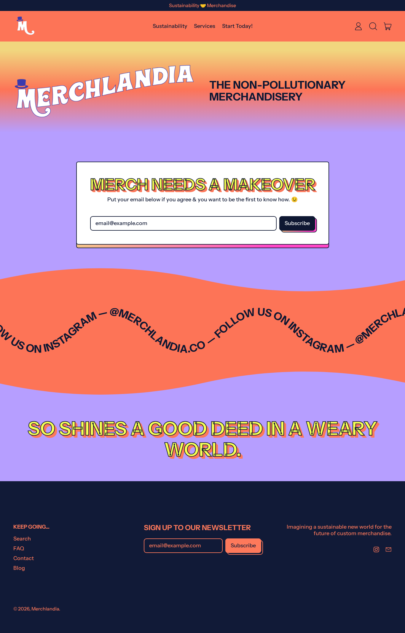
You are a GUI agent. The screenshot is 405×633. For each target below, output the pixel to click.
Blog (19, 568)
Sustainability (170, 26)
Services (204, 26)
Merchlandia (45, 609)
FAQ (18, 548)
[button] (373, 26)
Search (22, 538)
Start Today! (237, 26)
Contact (23, 558)
